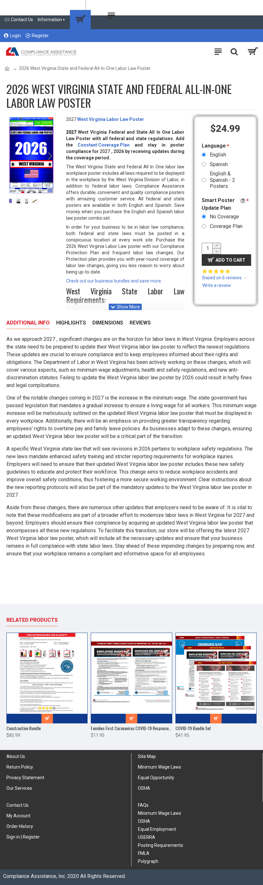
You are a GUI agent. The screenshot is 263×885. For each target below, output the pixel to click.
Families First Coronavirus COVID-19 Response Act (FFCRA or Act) (131, 728)
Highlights (71, 323)
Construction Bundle (23, 728)
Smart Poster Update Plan (218, 204)
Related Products (32, 620)
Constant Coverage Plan (104, 145)
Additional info (28, 323)
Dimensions (107, 323)
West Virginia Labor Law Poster (111, 119)
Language (214, 146)
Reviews (140, 323)
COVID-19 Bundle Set (193, 728)
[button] (12, 155)
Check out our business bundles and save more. (114, 280)
